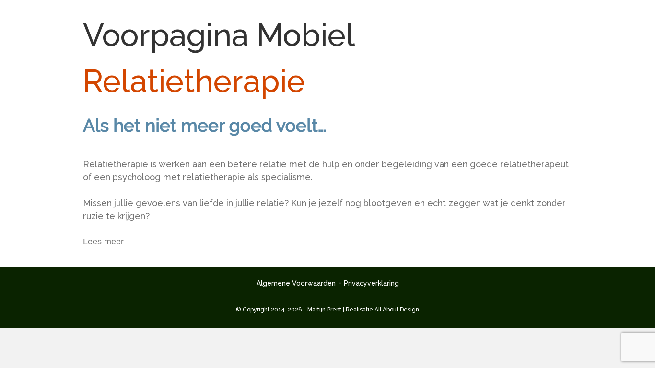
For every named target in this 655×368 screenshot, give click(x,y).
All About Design (396, 309)
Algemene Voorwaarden (296, 283)
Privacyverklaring (371, 283)
